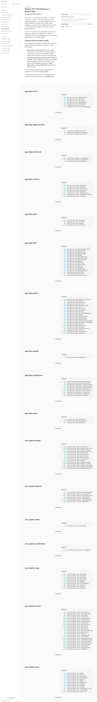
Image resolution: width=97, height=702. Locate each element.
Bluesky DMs (30, 65)
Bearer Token (64, 26)
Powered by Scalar (5, 700)
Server (76, 14)
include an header (44, 63)
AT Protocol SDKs (43, 71)
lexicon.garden (42, 35)
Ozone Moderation (42, 65)
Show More (58, 112)
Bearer (90, 24)
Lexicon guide (40, 37)
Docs (17, 4)
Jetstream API (49, 76)
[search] (8, 4)
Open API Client (11, 698)
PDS (44, 25)
